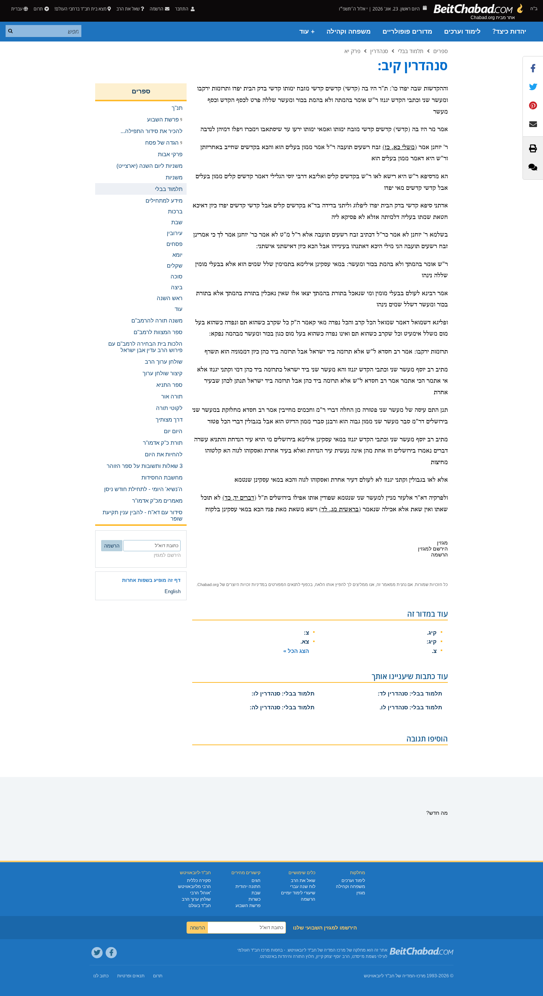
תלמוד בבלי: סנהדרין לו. (411, 707)
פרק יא (352, 51)
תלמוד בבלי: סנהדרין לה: (282, 707)
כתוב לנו (101, 975)
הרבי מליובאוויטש (194, 886)
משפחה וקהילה (349, 31)
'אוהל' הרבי (200, 892)
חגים (256, 880)
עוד (178, 309)
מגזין (360, 892)
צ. (434, 651)
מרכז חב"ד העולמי (253, 950)
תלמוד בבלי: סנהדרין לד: (410, 693)
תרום (38, 9)
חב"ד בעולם (199, 905)
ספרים (440, 51)
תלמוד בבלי (411, 51)
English (173, 591)
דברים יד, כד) (238, 498)
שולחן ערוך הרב (196, 899)
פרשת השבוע (247, 905)
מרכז (420, 975)
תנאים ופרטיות (130, 975)
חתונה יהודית (247, 886)
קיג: (432, 641)
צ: (306, 632)
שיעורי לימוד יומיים (298, 892)
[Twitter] (97, 952)
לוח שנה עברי (302, 886)
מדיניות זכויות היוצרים (245, 584)
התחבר (182, 9)
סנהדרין (379, 51)
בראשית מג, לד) (339, 509)
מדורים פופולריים (407, 31)
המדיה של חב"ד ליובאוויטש (389, 975)
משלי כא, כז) (399, 147)
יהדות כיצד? (509, 31)
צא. (304, 641)
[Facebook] (111, 952)
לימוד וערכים (462, 31)
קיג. (432, 632)
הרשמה (308, 899)
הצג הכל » (296, 651)
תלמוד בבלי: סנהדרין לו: (283, 693)
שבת (256, 892)
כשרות (254, 899)
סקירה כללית (199, 880)
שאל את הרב (128, 9)
